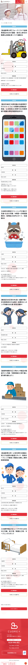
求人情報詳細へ (14, 89)
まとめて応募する (14, 608)
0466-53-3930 (15, 645)
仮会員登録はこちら (11, 653)
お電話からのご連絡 (12, 663)
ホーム (2, 22)
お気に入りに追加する (14, 94)
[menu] (26, 1)
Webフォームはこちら (5, 663)
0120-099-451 (14, 642)
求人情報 (5, 22)
